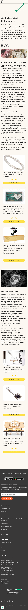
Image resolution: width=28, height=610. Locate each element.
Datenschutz (4, 532)
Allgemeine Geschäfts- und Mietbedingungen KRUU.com (14, 519)
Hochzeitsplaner (5, 508)
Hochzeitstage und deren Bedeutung (13, 10)
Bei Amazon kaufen (14, 183)
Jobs (2, 548)
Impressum (4, 523)
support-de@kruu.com (7, 574)
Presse (3, 551)
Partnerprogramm (6, 542)
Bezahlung (4, 529)
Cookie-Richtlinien (6, 535)
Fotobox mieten (5, 506)
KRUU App (4, 511)
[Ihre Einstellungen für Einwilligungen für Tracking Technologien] (2, 607)
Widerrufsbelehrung (6, 526)
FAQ (2, 545)
